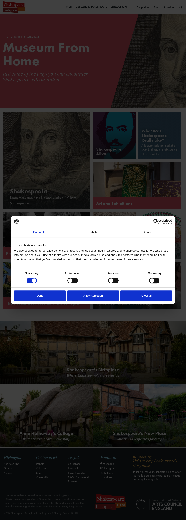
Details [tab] (93, 232)
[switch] (72, 280)
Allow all (146, 295)
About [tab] (147, 232)
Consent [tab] (38, 232)
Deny (40, 295)
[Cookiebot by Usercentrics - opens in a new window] (156, 221)
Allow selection (93, 295)
